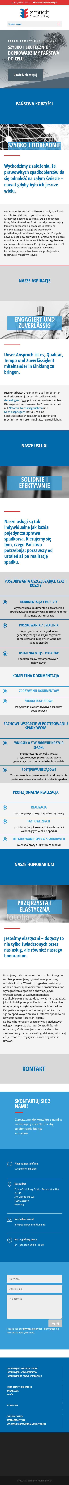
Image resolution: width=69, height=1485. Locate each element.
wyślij (55, 1323)
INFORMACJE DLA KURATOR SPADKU (22, 1368)
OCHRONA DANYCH (15, 1416)
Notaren (14, 408)
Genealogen (11, 400)
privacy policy (31, 1328)
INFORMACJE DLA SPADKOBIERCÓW (22, 1372)
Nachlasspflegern (14, 412)
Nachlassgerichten (31, 408)
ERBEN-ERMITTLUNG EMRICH (19, 1386)
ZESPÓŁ (10, 1394)
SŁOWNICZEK (12, 1405)
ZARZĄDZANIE (13, 1390)
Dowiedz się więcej (25, 74)
